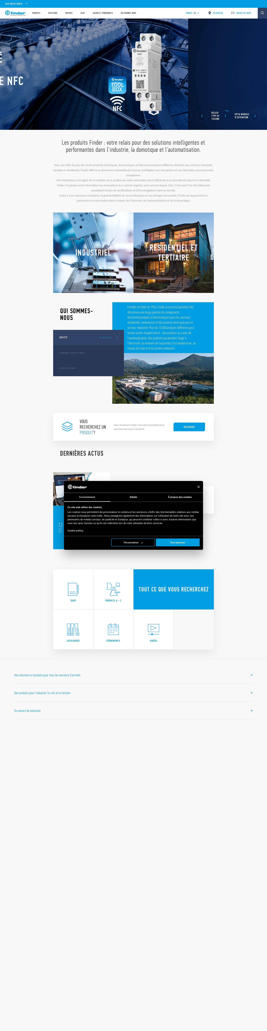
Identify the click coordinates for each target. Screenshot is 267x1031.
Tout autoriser (177, 542)
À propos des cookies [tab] (180, 497)
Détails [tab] (133, 497)
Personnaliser (131, 542)
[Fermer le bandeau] (198, 487)
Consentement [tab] (87, 497)
